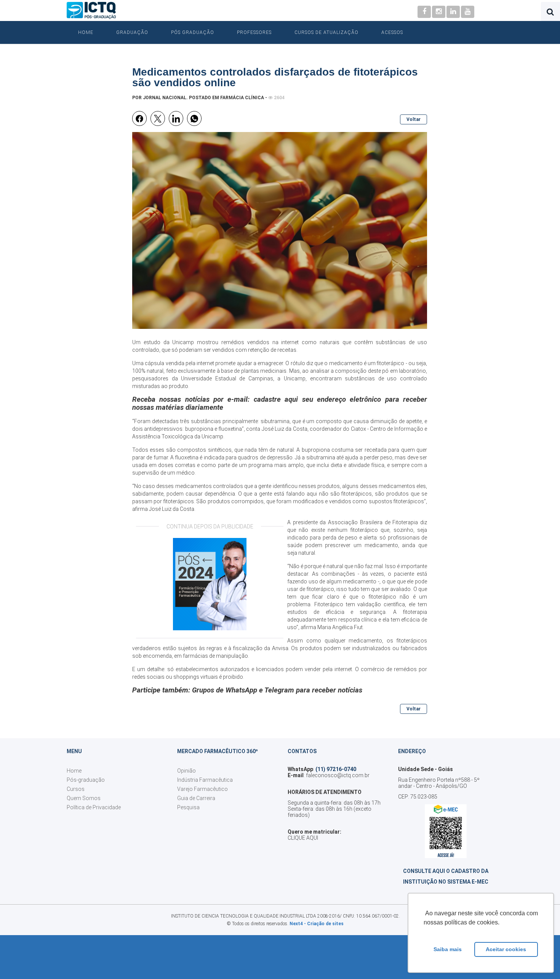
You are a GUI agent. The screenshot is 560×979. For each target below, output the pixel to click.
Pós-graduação (86, 780)
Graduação (132, 32)
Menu (74, 751)
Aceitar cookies (506, 949)
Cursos (76, 789)
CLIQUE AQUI (303, 838)
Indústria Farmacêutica (205, 780)
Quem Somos (84, 798)
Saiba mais (448, 949)
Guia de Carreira (196, 798)
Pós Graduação (192, 32)
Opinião (186, 771)
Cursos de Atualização (326, 32)
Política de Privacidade (94, 807)
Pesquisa (188, 807)
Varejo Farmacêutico (202, 789)
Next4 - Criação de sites (317, 923)
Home (85, 32)
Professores (254, 32)
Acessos (392, 32)
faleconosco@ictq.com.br (338, 775)
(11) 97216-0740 (335, 769)
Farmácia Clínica (242, 97)
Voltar (413, 119)
